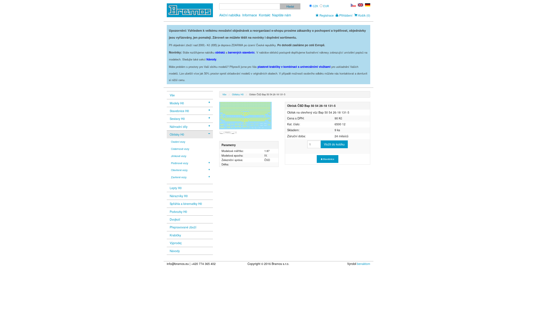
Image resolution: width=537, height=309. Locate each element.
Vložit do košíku (334, 144)
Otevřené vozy (179, 170)
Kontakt (264, 15)
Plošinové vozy (179, 163)
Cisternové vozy (180, 149)
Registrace (326, 15)
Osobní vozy (178, 142)
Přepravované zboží (183, 227)
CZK (315, 6)
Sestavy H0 (177, 119)
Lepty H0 (176, 188)
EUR (326, 6)
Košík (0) (363, 15)
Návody (175, 251)
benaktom (363, 264)
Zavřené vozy (178, 177)
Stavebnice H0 (179, 111)
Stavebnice (328, 159)
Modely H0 (177, 103)
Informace (249, 15)
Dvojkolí (175, 219)
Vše (172, 95)
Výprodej (175, 243)
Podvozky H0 (178, 211)
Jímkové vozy (178, 156)
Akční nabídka (229, 15)
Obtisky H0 (177, 134)
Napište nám (281, 15)
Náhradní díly (179, 126)
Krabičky (175, 235)
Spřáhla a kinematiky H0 (186, 204)
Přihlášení (345, 15)
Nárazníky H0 (179, 196)
